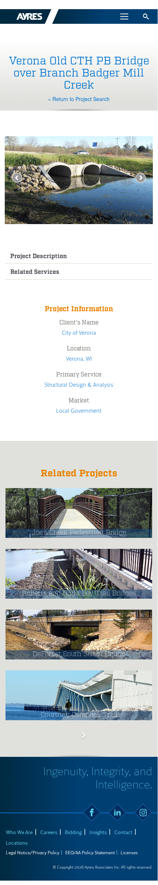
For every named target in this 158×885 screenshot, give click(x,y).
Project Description (38, 256)
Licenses (129, 852)
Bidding (73, 832)
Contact (123, 832)
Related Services (34, 272)
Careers (48, 832)
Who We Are (19, 832)
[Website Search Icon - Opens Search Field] (146, 16)
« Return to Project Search (79, 99)
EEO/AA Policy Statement (90, 852)
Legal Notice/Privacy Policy (32, 852)
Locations (16, 843)
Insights (98, 832)
